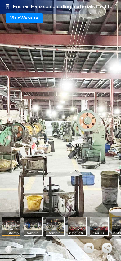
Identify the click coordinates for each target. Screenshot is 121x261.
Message (89, 257)
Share (107, 257)
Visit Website (24, 18)
